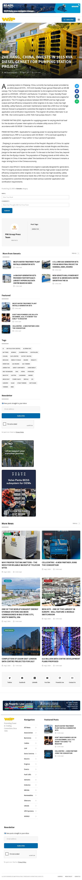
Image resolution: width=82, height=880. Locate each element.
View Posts (14, 240)
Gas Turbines (26, 364)
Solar (12, 383)
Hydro (23, 371)
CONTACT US (77, 876)
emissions (5, 360)
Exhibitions (6, 364)
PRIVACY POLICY (68, 876)
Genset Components (19, 367)
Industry (5, 375)
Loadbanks (22, 375)
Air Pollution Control (13, 348)
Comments (6, 201)
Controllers (34, 352)
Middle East (6, 379)
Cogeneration (23, 352)
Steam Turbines (21, 383)
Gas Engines (15, 364)
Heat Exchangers (8, 371)
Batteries (5, 352)
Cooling (5, 356)
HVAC (16, 371)
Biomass (13, 352)
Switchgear (32, 383)
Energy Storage (16, 360)
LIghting (13, 375)
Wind (12, 387)
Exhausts (33, 360)
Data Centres (14, 356)
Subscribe (69, 20)
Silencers (5, 383)
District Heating (26, 356)
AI (3, 348)
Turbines (5, 387)
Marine (30, 375)
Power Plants (16, 379)
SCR (32, 379)
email (4, 193)
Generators (35, 229)
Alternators (27, 348)
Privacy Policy (20, 432)
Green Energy (32, 367)
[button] (79, 19)
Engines (26, 360)
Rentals (26, 379)
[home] (8, 19)
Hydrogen (31, 371)
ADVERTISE (60, 876)
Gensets (5, 52)
